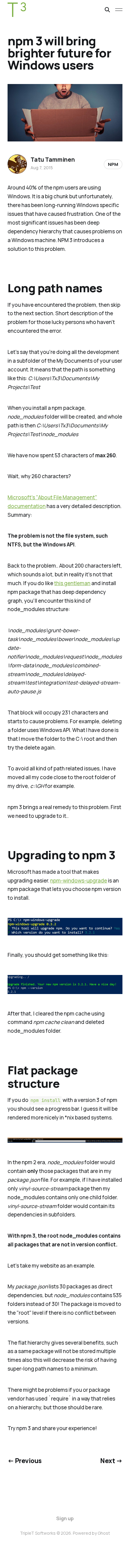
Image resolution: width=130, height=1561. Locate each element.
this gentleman (72, 583)
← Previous (24, 1460)
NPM (113, 164)
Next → (111, 1460)
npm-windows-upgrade (78, 880)
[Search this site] (107, 9)
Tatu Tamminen (53, 160)
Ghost (104, 1533)
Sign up (65, 1518)
